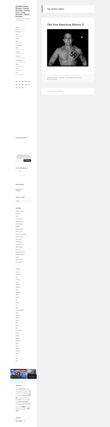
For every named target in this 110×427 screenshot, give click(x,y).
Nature (17, 333)
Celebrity (20, 56)
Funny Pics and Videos (21, 234)
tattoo (29, 406)
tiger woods (20, 409)
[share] (24, 370)
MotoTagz (18, 249)
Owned (20, 65)
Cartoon (17, 279)
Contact (17, 38)
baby (26, 389)
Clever (20, 48)
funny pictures (23, 397)
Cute (17, 295)
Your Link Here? (20, 262)
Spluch (17, 257)
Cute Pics (18, 190)
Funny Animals (19, 229)
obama (23, 404)
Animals (20, 52)
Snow (17, 345)
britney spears (69, 77)
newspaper (18, 404)
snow (26, 406)
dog (30, 393)
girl (28, 397)
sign (23, 406)
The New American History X (65, 24)
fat (17, 398)
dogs (16, 395)
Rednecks (18, 340)
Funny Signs (19, 239)
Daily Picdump (19, 221)
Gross (20, 69)
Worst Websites (19, 259)
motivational (23, 402)
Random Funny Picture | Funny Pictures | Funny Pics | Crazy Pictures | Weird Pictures (23, 11)
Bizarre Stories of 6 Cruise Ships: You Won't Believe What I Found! (18, 371)
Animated (18, 274)
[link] (12, 371)
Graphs (17, 318)
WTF (19, 73)
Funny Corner (19, 231)
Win (17, 358)
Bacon (28, 389)
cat (27, 391)
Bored (17, 216)
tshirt (24, 409)
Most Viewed (19, 31)
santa (20, 406)
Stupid (17, 353)
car (18, 391)
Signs (19, 41)
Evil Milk (18, 226)
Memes (17, 325)
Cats (17, 282)
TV (16, 356)
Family (17, 302)
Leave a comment (52, 79)
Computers (18, 292)
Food (17, 307)
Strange (17, 351)
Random (20, 28)
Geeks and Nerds (20, 310)
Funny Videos (19, 242)
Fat (16, 305)
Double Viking (19, 224)
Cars (17, 277)
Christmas (18, 287)
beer (16, 391)
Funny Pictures (19, 189)
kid (29, 399)
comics (21, 393)
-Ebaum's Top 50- (20, 211)
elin (21, 395)
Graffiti (17, 315)
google (19, 399)
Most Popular (19, 45)
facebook (24, 395)
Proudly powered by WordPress (55, 91)
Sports (17, 348)
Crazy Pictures (19, 219)
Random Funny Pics (20, 252)
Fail (19, 35)
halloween (26, 399)
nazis (79, 77)
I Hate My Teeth (19, 244)
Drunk (17, 297)
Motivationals (21, 61)
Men (17, 328)
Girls (17, 312)
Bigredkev (18, 214)
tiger (17, 409)
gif (27, 397)
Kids (17, 323)
